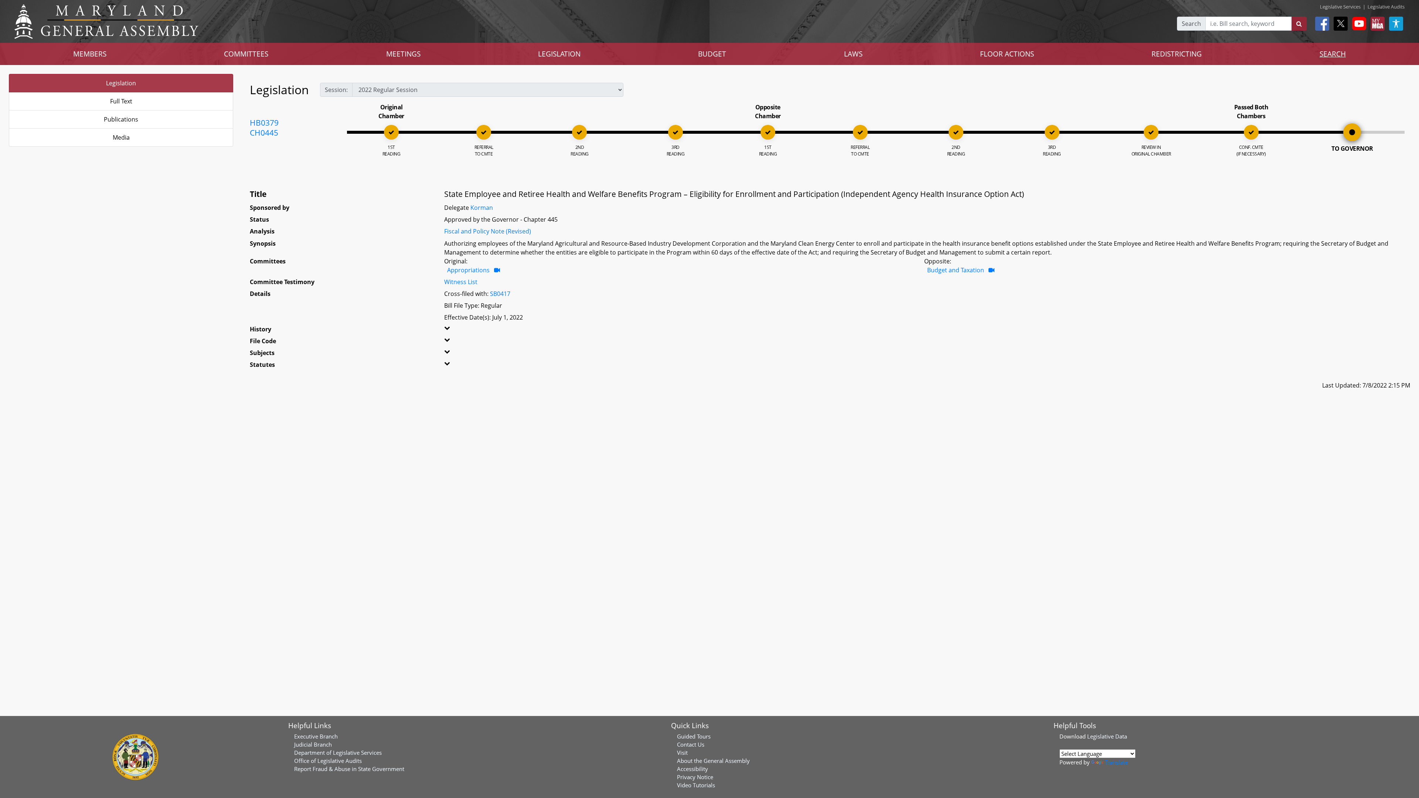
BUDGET (712, 53)
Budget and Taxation (955, 270)
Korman (481, 208)
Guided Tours (694, 736)
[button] (487, 331)
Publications (121, 119)
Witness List (460, 282)
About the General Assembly (713, 760)
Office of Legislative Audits (328, 760)
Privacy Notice (695, 777)
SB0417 (500, 294)
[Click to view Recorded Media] (497, 270)
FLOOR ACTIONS (1007, 53)
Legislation (121, 83)
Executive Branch (316, 736)
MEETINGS (403, 53)
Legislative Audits (1386, 6)
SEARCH (1333, 53)
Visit (682, 752)
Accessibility (692, 769)
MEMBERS (89, 53)
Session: (336, 90)
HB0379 (264, 122)
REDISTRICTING (1176, 53)
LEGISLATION (559, 53)
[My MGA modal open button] (1376, 24)
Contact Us (690, 744)
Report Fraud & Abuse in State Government (349, 769)
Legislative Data (1107, 736)
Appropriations (468, 270)
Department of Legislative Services (338, 752)
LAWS (853, 53)
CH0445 (264, 132)
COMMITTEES (246, 53)
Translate (1116, 762)
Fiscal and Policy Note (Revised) (487, 231)
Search (1191, 24)
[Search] (1299, 24)
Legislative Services (1340, 6)
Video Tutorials (696, 785)
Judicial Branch (313, 744)
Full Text (121, 101)
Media (121, 137)
